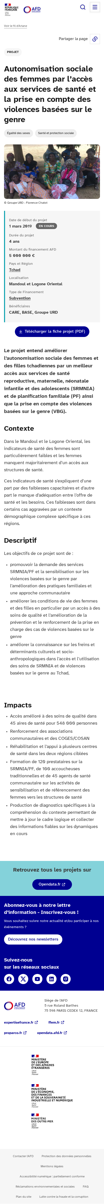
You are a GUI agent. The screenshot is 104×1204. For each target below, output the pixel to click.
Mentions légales (52, 1166)
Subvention (20, 298)
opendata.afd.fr (49, 1033)
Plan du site (23, 1196)
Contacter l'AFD (23, 1156)
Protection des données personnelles (66, 1156)
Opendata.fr (50, 884)
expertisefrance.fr (18, 1023)
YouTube (37, 979)
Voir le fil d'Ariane (15, 26)
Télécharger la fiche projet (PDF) (55, 331)
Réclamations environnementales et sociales (45, 1186)
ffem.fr (54, 1023)
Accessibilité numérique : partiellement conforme (52, 1176)
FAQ (86, 1186)
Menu (95, 7)
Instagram (66, 979)
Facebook (9, 979)
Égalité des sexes (18, 133)
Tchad (14, 270)
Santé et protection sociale (56, 133)
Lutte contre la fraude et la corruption (63, 1196)
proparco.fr (13, 1033)
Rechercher (83, 7)
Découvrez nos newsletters (33, 939)
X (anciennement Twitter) (23, 979)
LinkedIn (51, 979)
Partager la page (95, 39)
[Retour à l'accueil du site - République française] (37, 10)
